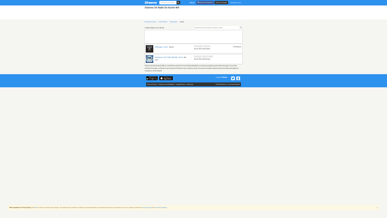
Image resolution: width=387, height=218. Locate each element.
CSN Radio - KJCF (161, 47)
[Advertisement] (193, 43)
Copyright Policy (180, 84)
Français (224, 77)
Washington (173, 22)
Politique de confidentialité (166, 84)
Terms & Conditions (161, 207)
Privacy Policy (147, 207)
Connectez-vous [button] (235, 2)
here (36, 207)
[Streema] (151, 2)
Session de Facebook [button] (205, 2)
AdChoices (190, 84)
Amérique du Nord (150, 22)
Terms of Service (152, 84)
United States (163, 22)
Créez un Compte (221, 2)
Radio (192, 3)
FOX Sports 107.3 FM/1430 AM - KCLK (169, 57)
